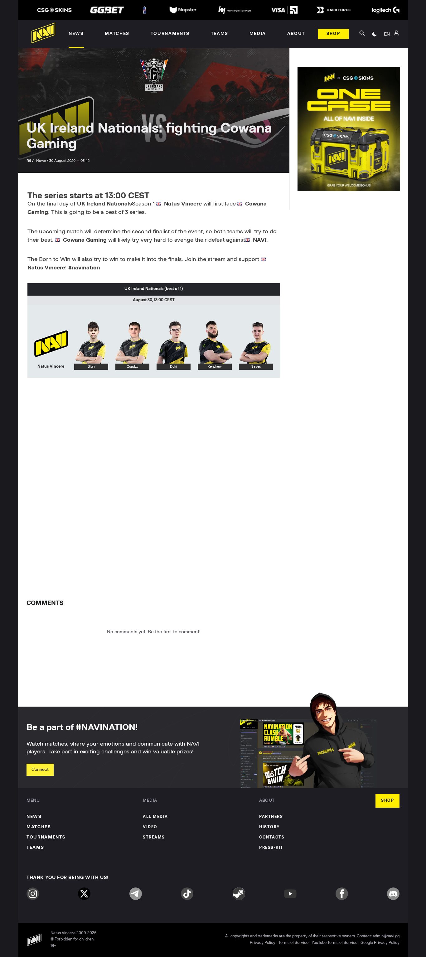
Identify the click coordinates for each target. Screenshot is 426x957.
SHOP (387, 801)
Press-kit (271, 848)
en (387, 33)
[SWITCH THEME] (374, 34)
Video (150, 827)
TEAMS (35, 847)
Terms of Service (293, 943)
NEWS (34, 816)
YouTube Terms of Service (334, 943)
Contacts (271, 837)
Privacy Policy (262, 943)
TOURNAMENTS (46, 837)
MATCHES (39, 827)
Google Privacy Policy (380, 943)
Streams (154, 837)
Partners (271, 817)
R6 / (31, 160)
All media (155, 817)
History (269, 827)
